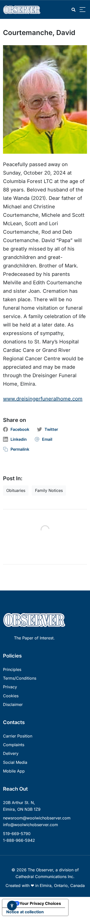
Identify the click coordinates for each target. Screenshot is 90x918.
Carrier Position (17, 736)
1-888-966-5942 (19, 840)
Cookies (10, 695)
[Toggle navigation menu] (82, 9)
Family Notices (49, 490)
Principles (12, 669)
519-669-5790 (16, 833)
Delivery (10, 753)
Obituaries (15, 490)
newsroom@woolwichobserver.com (36, 817)
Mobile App (14, 771)
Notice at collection (25, 911)
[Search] (74, 9)
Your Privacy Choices (40, 903)
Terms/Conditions (19, 678)
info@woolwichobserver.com (30, 824)
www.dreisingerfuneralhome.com (42, 399)
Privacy (10, 686)
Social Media (15, 762)
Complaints (13, 744)
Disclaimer (13, 704)
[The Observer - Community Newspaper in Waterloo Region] (23, 9)
